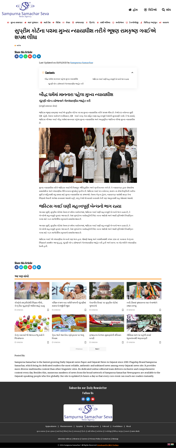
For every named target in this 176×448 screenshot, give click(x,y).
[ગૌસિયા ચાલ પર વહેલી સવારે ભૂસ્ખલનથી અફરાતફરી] (144, 323)
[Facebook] (83, 399)
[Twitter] (88, 399)
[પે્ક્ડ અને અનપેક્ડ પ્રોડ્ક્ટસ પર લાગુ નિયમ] (69, 323)
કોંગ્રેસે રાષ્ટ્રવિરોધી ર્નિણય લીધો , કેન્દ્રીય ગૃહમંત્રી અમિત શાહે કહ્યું (30, 304)
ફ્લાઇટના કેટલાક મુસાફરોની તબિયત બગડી (105, 336)
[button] (17, 56)
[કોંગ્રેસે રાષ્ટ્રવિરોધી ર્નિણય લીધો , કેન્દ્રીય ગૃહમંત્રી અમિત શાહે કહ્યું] (32, 290)
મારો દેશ (19, 45)
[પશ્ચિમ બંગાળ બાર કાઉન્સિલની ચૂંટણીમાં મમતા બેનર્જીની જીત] (69, 290)
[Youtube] (93, 399)
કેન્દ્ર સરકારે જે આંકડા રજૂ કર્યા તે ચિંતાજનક (29, 336)
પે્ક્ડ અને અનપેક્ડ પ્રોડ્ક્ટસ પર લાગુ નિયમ (68, 336)
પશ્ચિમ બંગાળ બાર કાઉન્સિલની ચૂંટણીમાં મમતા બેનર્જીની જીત (69, 304)
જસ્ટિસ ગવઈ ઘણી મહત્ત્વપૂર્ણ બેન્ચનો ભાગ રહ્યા (111, 78)
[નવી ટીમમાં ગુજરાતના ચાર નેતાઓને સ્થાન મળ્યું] (144, 290)
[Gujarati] (172, 444)
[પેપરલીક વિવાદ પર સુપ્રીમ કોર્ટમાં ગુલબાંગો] (106, 290)
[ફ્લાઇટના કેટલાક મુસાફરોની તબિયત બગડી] (106, 323)
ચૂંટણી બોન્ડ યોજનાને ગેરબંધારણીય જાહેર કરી (65, 83)
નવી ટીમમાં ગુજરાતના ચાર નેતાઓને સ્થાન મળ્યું (142, 304)
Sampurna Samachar (81, 62)
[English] (169, 444)
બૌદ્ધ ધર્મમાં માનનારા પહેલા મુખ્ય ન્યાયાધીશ (61, 78)
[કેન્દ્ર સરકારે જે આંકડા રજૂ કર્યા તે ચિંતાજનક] (32, 323)
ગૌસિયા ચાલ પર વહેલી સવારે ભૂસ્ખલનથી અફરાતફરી (139, 336)
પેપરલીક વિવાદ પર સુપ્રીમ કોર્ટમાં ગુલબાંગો (103, 304)
